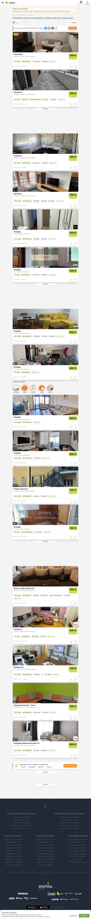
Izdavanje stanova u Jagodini (45, 859)
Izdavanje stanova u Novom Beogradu (70, 823)
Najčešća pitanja (79, 872)
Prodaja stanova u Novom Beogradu (21, 825)
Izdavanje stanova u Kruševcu (45, 853)
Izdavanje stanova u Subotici (45, 848)
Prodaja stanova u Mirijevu (21, 828)
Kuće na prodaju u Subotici (77, 848)
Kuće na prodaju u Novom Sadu (78, 839)
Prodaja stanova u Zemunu (21, 823)
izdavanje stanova (21, 15)
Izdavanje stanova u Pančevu (45, 856)
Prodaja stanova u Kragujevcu (13, 845)
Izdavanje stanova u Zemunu (70, 820)
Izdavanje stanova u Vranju (45, 862)
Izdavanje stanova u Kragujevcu (45, 845)
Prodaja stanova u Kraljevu (13, 865)
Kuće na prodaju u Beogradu (78, 853)
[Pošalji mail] (63, 907)
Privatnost (45, 874)
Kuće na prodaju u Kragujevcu (78, 845)
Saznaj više (73, 916)
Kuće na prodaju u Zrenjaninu (78, 851)
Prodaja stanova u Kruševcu (13, 856)
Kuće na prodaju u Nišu (78, 842)
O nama (14, 872)
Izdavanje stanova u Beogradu (69, 817)
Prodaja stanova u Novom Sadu (13, 839)
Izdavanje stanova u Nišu (45, 842)
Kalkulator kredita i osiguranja (78, 862)
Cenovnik (48, 872)
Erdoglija (30, 15)
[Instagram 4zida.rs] (55, 907)
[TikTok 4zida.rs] (59, 907)
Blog (7, 872)
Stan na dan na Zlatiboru (45, 865)
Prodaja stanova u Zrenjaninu (13, 851)
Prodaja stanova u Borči (21, 820)
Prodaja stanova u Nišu (13, 842)
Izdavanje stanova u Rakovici (70, 828)
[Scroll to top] (45, 806)
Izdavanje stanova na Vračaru (70, 825)
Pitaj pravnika (78, 859)
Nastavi (84, 916)
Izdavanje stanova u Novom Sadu (45, 839)
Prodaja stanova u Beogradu (21, 817)
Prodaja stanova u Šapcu (13, 853)
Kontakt (22, 872)
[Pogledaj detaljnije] (45, 42)
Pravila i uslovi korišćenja (62, 872)
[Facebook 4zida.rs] (52, 907)
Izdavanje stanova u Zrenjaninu (45, 851)
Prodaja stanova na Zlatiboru (13, 862)
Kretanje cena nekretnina (78, 856)
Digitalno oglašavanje (35, 872)
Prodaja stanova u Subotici (13, 848)
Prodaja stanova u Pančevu (13, 859)
